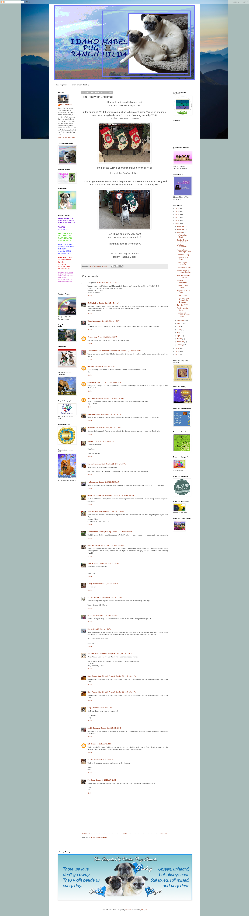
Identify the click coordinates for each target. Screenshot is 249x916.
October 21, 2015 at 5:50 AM (110, 321)
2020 (177, 209)
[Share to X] (117, 266)
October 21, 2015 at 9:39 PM (104, 760)
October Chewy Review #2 (182, 241)
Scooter (90, 760)
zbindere (128, 910)
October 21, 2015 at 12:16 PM (122, 532)
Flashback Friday (183, 255)
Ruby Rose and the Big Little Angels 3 (101, 676)
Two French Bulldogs (95, 398)
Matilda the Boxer (94, 414)
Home (125, 834)
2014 (177, 349)
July (179, 326)
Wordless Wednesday (182, 246)
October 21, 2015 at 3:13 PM (112, 597)
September (181, 321)
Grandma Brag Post (184, 268)
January (180, 345)
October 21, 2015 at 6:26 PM (126, 676)
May (179, 333)
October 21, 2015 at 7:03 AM (111, 382)
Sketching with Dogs (95, 511)
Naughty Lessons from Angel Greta (184, 251)
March (179, 339)
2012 (177, 355)
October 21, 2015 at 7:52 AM (111, 414)
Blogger (144, 910)
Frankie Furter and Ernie (96, 464)
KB (89, 744)
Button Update (182, 295)
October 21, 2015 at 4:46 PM (107, 615)
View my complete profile (66, 137)
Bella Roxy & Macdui (95, 545)
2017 (177, 218)
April (179, 336)
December (181, 226)
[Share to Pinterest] (122, 266)
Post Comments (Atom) (99, 837)
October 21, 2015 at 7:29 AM (114, 398)
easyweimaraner (94, 382)
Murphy (90, 441)
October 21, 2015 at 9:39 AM (109, 482)
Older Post (163, 834)
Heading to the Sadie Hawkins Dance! (183, 315)
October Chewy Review (182, 286)
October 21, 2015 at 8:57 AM (116, 464)
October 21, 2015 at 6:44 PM (102, 708)
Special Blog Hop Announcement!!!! (184, 271)
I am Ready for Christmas (182, 264)
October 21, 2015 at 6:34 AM (131, 351)
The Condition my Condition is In (183, 276)
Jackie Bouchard (94, 728)
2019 (177, 212)
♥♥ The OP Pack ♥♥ (94, 597)
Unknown (91, 366)
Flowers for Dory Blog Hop (80, 85)
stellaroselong (93, 482)
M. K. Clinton (92, 615)
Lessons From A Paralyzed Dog (99, 532)
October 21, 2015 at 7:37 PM (101, 744)
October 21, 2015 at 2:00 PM (109, 563)
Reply (90, 296)
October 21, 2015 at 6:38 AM (105, 366)
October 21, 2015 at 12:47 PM (114, 545)
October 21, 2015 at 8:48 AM (104, 441)
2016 (177, 221)
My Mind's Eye (93, 303)
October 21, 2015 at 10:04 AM (123, 496)
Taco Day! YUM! (182, 305)
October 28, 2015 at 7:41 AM (106, 780)
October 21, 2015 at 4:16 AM (107, 283)
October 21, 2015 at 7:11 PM (111, 728)
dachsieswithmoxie (126, 118)
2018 (177, 215)
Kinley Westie (93, 584)
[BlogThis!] (114, 266)
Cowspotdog (92, 337)
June (179, 330)
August (180, 324)
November (181, 229)
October (180, 232)
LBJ (89, 629)
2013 (177, 352)
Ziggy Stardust (93, 563)
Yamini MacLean (94, 321)
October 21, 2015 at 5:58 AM (107, 337)
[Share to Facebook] (119, 266)
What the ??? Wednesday (182, 281)
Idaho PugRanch (61, 85)
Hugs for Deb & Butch (182, 259)
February (180, 342)
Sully (89, 708)
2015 (177, 224)
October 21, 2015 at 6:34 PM (126, 692)
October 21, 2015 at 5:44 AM (109, 303)
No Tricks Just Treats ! (182, 236)
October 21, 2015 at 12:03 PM (113, 511)
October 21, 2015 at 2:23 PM (108, 584)
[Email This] (112, 266)
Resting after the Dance (183, 309)
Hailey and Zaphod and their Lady (100, 496)
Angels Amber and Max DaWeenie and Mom (104, 351)
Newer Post (86, 834)
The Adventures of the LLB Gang (100, 654)
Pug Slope (91, 780)
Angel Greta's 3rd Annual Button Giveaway (183, 300)
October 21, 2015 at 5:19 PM (122, 654)
